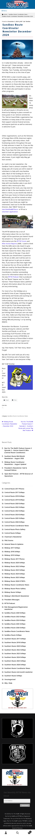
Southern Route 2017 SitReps (15, 639)
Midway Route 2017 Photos (14, 559)
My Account (6, 833)
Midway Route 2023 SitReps (14, 570)
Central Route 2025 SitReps (14, 518)
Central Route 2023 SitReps (14, 511)
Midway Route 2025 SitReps (14, 577)
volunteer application (10, 212)
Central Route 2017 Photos (14, 489)
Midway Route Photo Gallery (15, 589)
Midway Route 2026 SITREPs (14, 581)
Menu (5, 11)
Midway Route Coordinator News (16, 585)
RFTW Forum (21, 241)
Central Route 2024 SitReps (14, 515)
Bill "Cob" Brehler (25, 21)
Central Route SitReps (12, 533)
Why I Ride (8, 683)
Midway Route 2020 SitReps (14, 563)
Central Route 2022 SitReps (14, 507)
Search (17, 833)
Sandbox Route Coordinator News (18, 14)
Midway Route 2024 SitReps (14, 574)
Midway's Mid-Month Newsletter (16, 596)
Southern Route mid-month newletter (18, 672)
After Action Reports (9, 244)
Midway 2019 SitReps (12, 555)
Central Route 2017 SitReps (14, 492)
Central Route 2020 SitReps (14, 504)
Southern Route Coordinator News (17, 668)
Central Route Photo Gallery (14, 529)
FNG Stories (8, 540)
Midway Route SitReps (12, 592)
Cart (27, 831)
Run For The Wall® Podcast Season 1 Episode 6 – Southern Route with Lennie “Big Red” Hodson (26, 426)
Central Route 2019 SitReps (14, 500)
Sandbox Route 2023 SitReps (14, 617)
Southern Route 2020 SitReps (15, 646)
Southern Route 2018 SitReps (15, 642)
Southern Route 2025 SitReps (15, 661)
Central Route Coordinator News (16, 526)
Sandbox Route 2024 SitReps (14, 620)
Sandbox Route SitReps (13, 635)
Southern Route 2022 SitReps (15, 650)
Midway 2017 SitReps (12, 548)
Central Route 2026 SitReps (14, 522)
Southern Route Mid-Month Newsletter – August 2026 (14, 457)
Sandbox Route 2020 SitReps (14, 613)
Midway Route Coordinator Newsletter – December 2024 (9, 424)
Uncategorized (9, 679)
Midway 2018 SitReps (12, 552)
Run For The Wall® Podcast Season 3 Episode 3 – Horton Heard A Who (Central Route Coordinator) (18, 450)
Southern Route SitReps (13, 676)
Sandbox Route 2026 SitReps (14, 628)
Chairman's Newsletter (13, 537)
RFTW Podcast (13, 277)
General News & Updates (13, 544)
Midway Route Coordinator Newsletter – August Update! (15, 463)
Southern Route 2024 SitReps (15, 657)
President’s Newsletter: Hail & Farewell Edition (15, 469)
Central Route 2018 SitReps (14, 496)
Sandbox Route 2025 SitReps (14, 624)
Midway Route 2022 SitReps (14, 566)
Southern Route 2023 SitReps (15, 653)
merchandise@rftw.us (10, 209)
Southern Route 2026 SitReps (15, 665)
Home (5, 14)
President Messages (11, 600)
